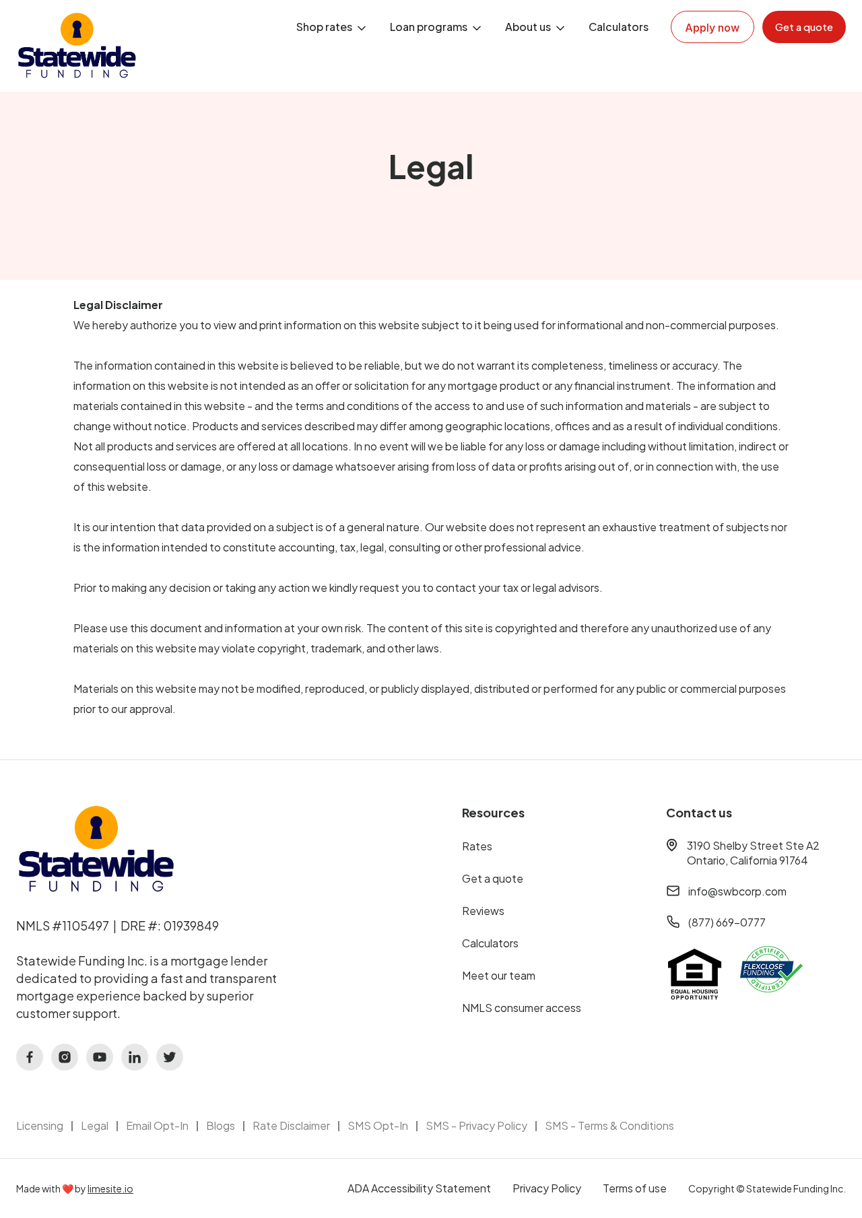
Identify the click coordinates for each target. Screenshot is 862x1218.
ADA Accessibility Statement (419, 1188)
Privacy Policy (546, 1188)
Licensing (39, 1125)
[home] (76, 46)
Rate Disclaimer (291, 1125)
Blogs (220, 1125)
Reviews (483, 911)
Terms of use (635, 1188)
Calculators (619, 27)
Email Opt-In (157, 1125)
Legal (94, 1125)
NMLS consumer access (521, 1008)
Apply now (712, 27)
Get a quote (492, 878)
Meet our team (498, 975)
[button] (332, 27)
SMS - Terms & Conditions (609, 1125)
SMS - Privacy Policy (476, 1125)
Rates (477, 846)
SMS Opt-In (377, 1125)
